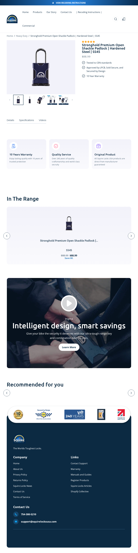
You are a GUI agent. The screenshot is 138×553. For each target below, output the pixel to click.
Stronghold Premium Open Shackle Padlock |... (69, 240)
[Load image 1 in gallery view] (18, 100)
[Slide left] (10, 100)
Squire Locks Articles (81, 485)
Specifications (26, 120)
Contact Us (18, 491)
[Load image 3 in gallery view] (41, 100)
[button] (88, 41)
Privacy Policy (20, 474)
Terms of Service (21, 497)
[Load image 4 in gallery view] (52, 100)
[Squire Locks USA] (19, 442)
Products (37, 12)
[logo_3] (74, 414)
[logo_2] (44, 414)
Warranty (75, 469)
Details (10, 120)
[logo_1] (18, 414)
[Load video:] (69, 303)
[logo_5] (121, 414)
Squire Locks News (22, 485)
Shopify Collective (80, 491)
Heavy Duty (21, 36)
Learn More (69, 347)
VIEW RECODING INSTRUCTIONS (71, 2)
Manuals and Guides (81, 474)
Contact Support (79, 463)
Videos (42, 120)
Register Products (80, 480)
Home (10, 36)
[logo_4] (101, 414)
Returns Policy (20, 480)
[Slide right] (72, 100)
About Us (18, 469)
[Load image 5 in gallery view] (64, 100)
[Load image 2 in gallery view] (30, 100)
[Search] (116, 19)
